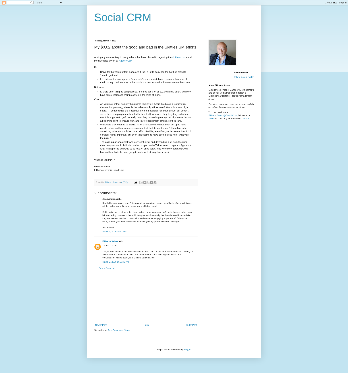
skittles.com (178, 57)
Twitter (211, 118)
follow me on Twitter (244, 77)
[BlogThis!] (144, 182)
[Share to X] (148, 182)
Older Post (191, 325)
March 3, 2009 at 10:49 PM (115, 262)
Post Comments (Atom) (119, 330)
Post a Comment (107, 268)
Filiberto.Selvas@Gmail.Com (222, 115)
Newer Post (101, 325)
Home (147, 325)
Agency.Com (125, 60)
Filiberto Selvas (110, 241)
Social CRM (122, 17)
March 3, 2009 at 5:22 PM (114, 231)
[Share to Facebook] (151, 182)
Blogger (187, 349)
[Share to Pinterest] (155, 182)
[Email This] (141, 182)
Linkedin (246, 118)
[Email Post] (135, 182)
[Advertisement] (146, 296)
